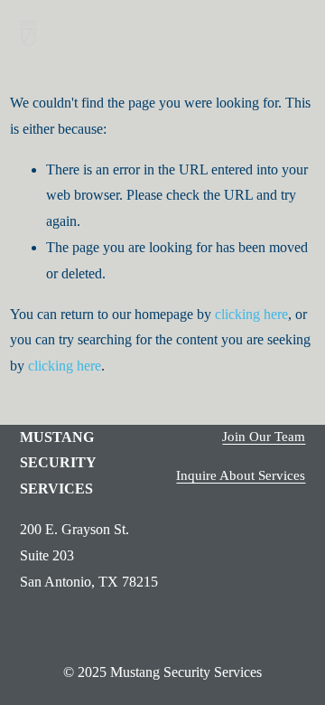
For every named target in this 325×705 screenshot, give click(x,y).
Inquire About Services (240, 475)
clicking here (251, 314)
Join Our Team (263, 436)
